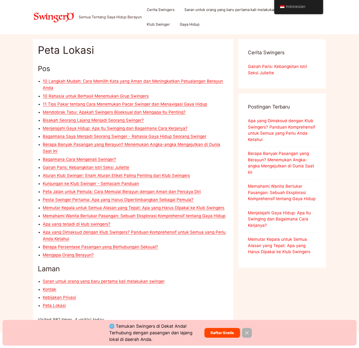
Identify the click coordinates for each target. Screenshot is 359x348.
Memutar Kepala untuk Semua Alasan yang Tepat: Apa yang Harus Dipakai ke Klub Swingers (133, 207)
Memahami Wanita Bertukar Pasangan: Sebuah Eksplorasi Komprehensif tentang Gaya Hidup (134, 215)
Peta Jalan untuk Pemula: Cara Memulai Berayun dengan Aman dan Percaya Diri (122, 191)
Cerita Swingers (161, 9)
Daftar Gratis (222, 332)
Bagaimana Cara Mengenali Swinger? (79, 159)
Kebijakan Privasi (59, 297)
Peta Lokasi (54, 305)
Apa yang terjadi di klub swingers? (76, 224)
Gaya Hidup (190, 24)
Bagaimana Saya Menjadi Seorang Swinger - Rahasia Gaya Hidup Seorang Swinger (124, 136)
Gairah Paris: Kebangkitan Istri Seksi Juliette (86, 167)
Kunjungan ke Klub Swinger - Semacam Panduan (91, 183)
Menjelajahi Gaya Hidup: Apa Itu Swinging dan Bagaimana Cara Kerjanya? (115, 128)
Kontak (49, 289)
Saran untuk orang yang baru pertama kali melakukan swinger (237, 9)
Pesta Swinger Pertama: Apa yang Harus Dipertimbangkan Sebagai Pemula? (118, 199)
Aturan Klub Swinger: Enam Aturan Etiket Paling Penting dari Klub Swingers (116, 175)
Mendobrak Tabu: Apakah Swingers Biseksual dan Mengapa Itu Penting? (114, 112)
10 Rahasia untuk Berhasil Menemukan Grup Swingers (96, 96)
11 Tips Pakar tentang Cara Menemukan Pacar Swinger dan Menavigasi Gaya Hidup (125, 104)
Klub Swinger (158, 24)
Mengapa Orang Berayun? (68, 254)
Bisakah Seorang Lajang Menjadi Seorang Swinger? (93, 120)
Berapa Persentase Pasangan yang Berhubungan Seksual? (100, 246)
